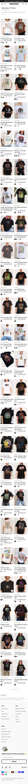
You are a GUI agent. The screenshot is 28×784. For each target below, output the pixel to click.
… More (25, 699)
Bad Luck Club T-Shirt (19, 483)
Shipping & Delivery (20, 708)
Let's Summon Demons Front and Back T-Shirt (20, 568)
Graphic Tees (4, 714)
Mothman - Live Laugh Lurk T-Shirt (19, 151)
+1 (22, 404)
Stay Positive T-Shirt (19, 39)
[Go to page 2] (17, 689)
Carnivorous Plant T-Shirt (20, 344)
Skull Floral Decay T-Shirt (20, 317)
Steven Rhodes (17, 37)
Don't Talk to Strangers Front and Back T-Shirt (6, 290)
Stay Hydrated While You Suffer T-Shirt (7, 123)
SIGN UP (14, 761)
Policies (17, 719)
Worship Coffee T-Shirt (6, 371)
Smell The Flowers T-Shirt (20, 262)
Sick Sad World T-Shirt (20, 65)
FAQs (16, 716)
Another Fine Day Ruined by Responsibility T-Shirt (7, 208)
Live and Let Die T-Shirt (6, 317)
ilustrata (2, 566)
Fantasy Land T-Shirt (6, 653)
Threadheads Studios (5, 37)
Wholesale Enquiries (6, 731)
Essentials (3, 716)
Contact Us (18, 721)
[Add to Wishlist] (12, 20)
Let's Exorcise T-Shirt (6, 483)
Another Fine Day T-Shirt (7, 94)
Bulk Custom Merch (6, 736)
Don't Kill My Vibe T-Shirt (7, 399)
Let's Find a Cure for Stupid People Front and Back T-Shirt (7, 539)
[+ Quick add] (12, 33)
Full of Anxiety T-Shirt (6, 344)
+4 (22, 42)
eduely (2, 315)
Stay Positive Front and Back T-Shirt (6, 66)
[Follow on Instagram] (6, 767)
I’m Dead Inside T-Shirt (6, 39)
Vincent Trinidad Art (4, 425)
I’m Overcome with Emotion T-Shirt (19, 371)
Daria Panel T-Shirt (5, 262)
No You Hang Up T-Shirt (7, 235)
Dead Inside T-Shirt (5, 456)
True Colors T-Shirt (19, 538)
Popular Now (4, 708)
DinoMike (16, 287)
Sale (2, 711)
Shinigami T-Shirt (5, 624)
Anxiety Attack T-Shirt (19, 653)
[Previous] (1, 1)
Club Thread (4, 739)
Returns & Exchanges (20, 711)
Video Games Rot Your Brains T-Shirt (20, 428)
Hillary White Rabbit (4, 677)
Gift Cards (3, 742)
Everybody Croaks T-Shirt (20, 235)
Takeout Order (3, 148)
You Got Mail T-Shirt (19, 289)
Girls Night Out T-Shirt (20, 122)
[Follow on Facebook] (2, 767)
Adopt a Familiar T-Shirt (20, 456)
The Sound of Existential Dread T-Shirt (7, 428)
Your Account (18, 714)
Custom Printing (5, 719)
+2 (22, 212)
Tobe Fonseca (17, 315)
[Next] (26, 1)
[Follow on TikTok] (10, 767)
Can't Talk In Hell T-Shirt (7, 596)
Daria (15, 63)
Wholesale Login (5, 734)
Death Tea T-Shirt (5, 568)
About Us (3, 729)
